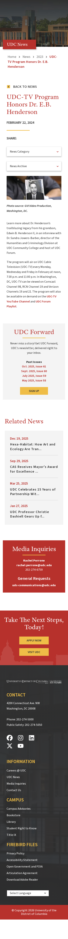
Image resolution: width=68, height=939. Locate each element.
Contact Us (14, 790)
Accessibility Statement (22, 860)
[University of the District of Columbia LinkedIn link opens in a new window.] (32, 738)
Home (12, 56)
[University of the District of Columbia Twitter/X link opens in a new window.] (10, 746)
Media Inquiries (16, 784)
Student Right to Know (21, 828)
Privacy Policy (15, 853)
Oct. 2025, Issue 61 (34, 366)
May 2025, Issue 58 (34, 380)
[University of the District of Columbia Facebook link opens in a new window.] (10, 738)
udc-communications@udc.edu (34, 585)
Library (11, 822)
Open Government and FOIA (25, 867)
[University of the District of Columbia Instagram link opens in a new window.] (21, 738)
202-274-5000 (25, 719)
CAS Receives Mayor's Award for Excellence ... (34, 469)
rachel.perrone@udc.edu (34, 565)
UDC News (13, 777)
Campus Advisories (19, 809)
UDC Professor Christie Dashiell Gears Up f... (29, 514)
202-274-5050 (33, 725)
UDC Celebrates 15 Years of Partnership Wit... (33, 491)
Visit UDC (34, 652)
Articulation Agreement (22, 873)
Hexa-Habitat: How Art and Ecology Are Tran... (33, 446)
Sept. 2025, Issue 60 (34, 371)
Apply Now (34, 640)
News (26, 56)
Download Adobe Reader (22, 880)
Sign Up (34, 391)
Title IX (11, 835)
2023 (39, 56)
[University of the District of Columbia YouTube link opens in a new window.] (21, 746)
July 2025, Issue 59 (34, 376)
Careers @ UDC (16, 770)
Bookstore (13, 815)
